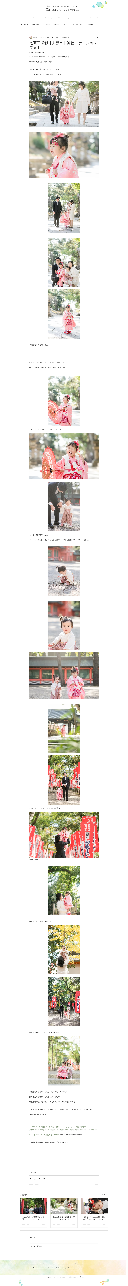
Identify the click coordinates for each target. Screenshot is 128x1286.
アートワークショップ (78, 24)
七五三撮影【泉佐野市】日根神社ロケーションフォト (33, 1218)
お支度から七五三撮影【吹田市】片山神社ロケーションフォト (94, 1218)
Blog (64, 1267)
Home (25, 1264)
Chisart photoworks (62, 9)
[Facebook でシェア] (30, 1178)
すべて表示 (104, 1195)
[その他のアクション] (97, 37)
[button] (106, 24)
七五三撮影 (46, 24)
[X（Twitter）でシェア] (35, 1178)
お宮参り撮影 (35, 24)
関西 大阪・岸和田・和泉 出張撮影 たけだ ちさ (62, 6)
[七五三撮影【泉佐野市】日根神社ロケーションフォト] (33, 1206)
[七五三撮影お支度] (94, 1206)
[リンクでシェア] (44, 1178)
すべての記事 (24, 24)
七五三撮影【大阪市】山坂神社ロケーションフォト (64, 1218)
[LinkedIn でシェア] (39, 1178)
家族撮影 (56, 24)
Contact (71, 1267)
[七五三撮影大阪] (64, 1206)
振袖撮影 (91, 24)
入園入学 (65, 24)
